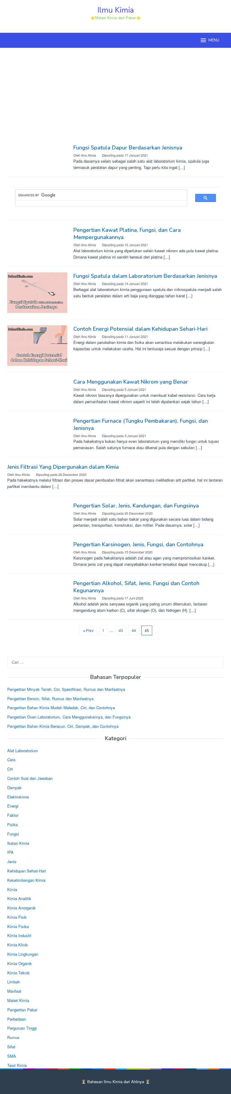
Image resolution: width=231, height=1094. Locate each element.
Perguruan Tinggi (22, 1028)
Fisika (12, 824)
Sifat (11, 1047)
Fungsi (13, 834)
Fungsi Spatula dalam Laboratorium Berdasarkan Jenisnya (145, 276)
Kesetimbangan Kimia (26, 880)
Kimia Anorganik (21, 908)
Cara (11, 759)
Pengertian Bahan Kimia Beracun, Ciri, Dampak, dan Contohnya (63, 726)
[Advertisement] (115, 96)
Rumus (13, 1037)
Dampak (14, 787)
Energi (12, 806)
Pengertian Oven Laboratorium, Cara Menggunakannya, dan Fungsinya (69, 717)
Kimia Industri (19, 935)
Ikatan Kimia (18, 843)
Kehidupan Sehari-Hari (26, 871)
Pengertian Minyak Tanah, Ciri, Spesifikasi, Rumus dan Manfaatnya (66, 689)
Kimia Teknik (18, 973)
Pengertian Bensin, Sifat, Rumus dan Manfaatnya (50, 698)
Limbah (13, 982)
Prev (90, 630)
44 (134, 630)
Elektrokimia (18, 797)
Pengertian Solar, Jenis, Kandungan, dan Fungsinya (136, 505)
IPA (10, 852)
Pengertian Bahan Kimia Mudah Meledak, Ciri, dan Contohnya (61, 707)
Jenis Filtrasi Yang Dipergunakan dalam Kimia (63, 466)
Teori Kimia (17, 1065)
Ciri (10, 769)
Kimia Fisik (17, 917)
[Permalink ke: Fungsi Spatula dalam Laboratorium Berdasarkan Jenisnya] (37, 292)
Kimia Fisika (18, 926)
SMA (11, 1056)
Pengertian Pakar (22, 1010)
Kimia (12, 889)
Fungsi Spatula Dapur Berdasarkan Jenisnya (127, 147)
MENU (213, 40)
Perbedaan (16, 1019)
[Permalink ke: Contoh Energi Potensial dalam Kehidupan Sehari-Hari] (37, 345)
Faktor (12, 815)
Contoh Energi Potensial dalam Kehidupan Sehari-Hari (140, 328)
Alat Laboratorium (22, 750)
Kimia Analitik (19, 898)
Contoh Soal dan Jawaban (30, 778)
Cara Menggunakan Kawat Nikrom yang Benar (130, 381)
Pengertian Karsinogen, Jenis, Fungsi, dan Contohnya (138, 544)
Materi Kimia (18, 1000)
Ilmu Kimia (115, 10)
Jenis (12, 861)
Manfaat (14, 991)
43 (121, 630)
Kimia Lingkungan (22, 954)
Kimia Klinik (17, 945)
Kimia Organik (19, 963)
